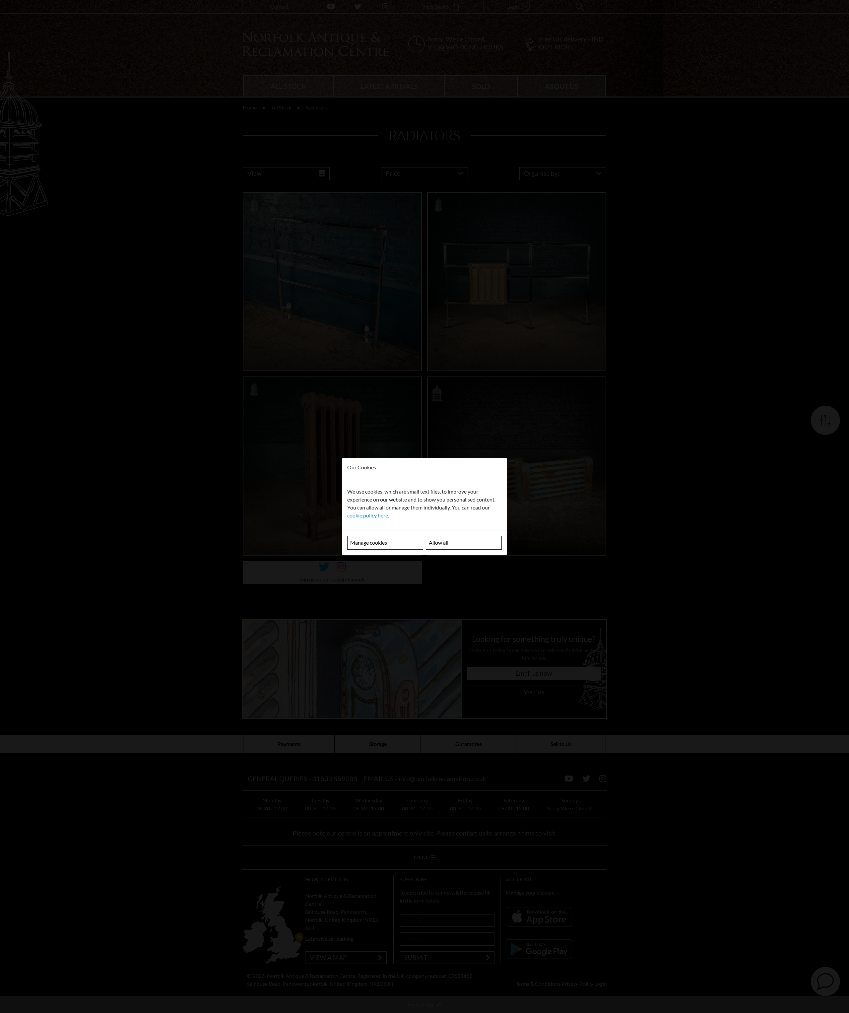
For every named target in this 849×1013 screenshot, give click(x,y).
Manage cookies (368, 542)
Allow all (438, 542)
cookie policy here (367, 515)
